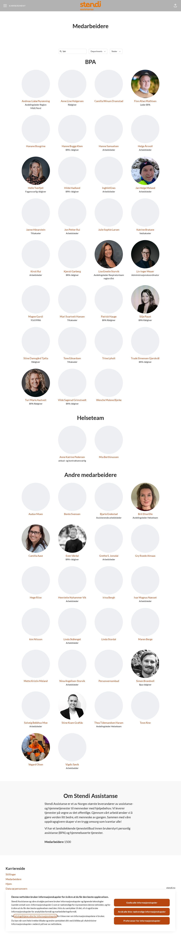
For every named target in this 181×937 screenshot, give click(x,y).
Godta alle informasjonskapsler (141, 902)
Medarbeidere (13, 879)
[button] (175, 6)
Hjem (9, 883)
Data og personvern (16, 888)
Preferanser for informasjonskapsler (141, 920)
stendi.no (170, 887)
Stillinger (11, 874)
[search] (73, 51)
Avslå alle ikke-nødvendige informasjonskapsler (142, 911)
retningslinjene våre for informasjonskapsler (35, 916)
